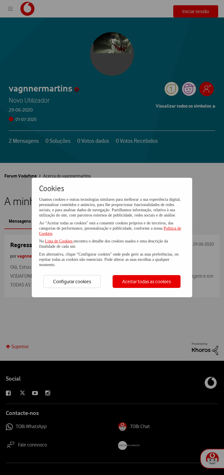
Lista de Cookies (59, 241)
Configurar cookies (72, 281)
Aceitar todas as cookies (146, 281)
